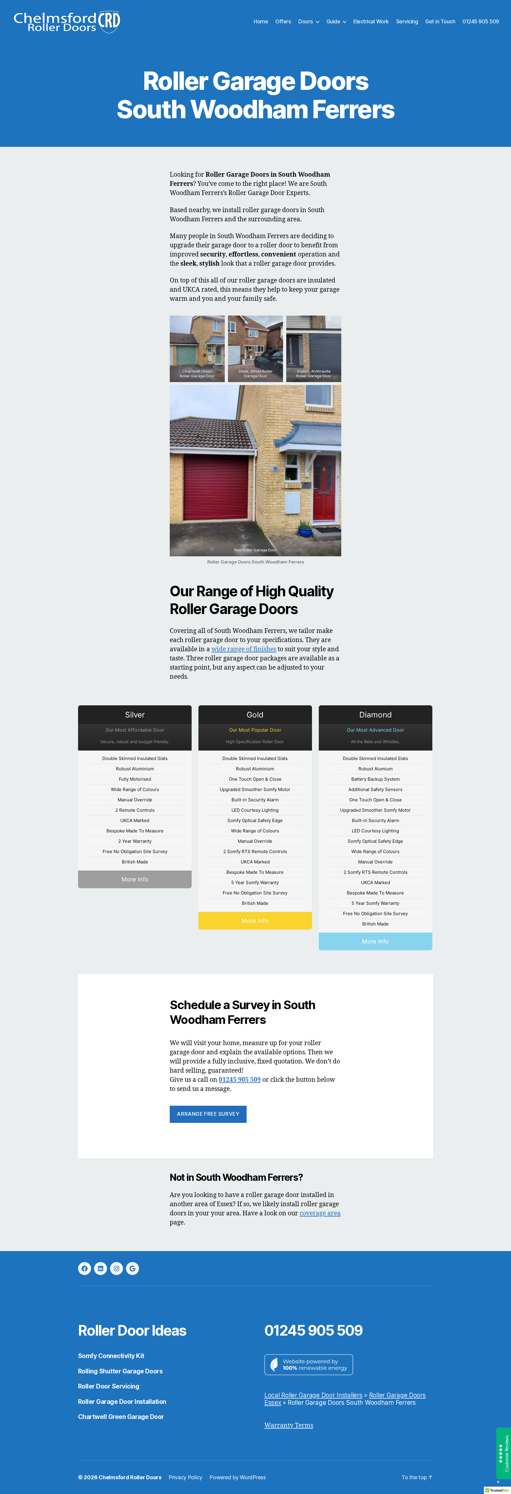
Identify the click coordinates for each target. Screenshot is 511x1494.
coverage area (320, 1213)
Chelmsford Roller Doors (129, 1477)
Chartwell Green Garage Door (121, 1416)
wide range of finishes (243, 649)
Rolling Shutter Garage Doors (120, 1371)
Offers (283, 21)
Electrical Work (371, 21)
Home (261, 21)
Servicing (407, 21)
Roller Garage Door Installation (122, 1401)
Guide (333, 21)
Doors (305, 21)
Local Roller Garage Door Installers (313, 1395)
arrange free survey (208, 1114)
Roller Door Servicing (108, 1386)
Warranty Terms (288, 1426)
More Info (135, 879)
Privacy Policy (185, 1477)
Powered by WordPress (237, 1477)
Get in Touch (440, 21)
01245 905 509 (481, 21)
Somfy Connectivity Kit (111, 1356)
